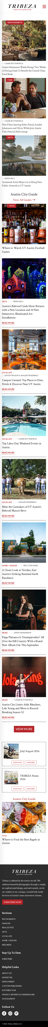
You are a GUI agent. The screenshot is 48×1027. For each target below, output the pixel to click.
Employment (8, 981)
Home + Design (9, 565)
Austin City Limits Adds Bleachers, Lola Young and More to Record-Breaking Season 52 (21, 708)
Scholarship (8, 999)
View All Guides (22, 200)
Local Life (7, 372)
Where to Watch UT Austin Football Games (23, 250)
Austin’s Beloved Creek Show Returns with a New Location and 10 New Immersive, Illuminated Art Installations (23, 312)
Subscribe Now (12, 902)
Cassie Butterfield (14, 63)
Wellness (6, 945)
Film (10, 80)
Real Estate (8, 927)
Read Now (17, 762)
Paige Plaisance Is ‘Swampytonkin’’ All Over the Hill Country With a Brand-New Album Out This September (23, 641)
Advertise (7, 977)
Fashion (6, 923)
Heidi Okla (10, 178)
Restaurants (15, 22)
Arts (10, 137)
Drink (12, 206)
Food (4, 836)
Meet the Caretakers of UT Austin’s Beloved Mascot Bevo (21, 509)
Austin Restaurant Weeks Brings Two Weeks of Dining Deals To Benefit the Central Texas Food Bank (24, 70)
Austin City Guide (24, 799)
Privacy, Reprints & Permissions (18, 994)
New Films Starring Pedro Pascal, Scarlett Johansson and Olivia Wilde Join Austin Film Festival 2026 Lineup (22, 128)
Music (5, 633)
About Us (7, 973)
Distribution (9, 990)
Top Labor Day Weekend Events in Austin (21, 445)
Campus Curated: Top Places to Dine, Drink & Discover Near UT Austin (22, 382)
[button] (4, 224)
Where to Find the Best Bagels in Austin (21, 841)
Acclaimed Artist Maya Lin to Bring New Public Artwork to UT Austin (22, 183)
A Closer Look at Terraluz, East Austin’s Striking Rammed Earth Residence (20, 574)
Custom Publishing (12, 986)
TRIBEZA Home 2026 (29, 777)
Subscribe (31, 762)
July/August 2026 (29, 751)
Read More (8, 322)
